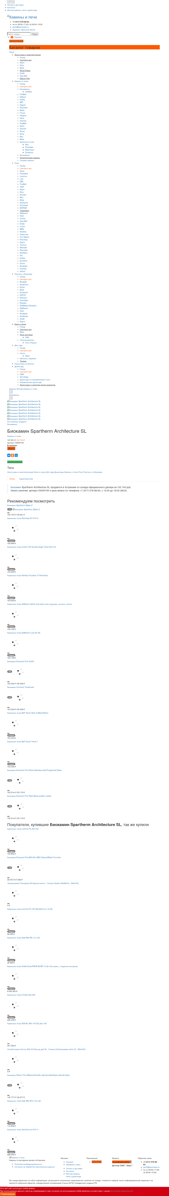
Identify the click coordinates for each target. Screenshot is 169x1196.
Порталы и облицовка (92, 472)
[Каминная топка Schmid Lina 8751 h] (15, 1139)
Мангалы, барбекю (28, 358)
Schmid (23, 128)
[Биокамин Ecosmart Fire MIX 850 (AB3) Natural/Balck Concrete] (20, 867)
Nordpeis (23, 266)
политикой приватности (121, 1191)
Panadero (24, 173)
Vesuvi (22, 271)
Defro (22, 126)
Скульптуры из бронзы (24, 363)
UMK (22, 374)
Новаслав (24, 234)
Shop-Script (97, 1161)
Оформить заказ (73, 1164)
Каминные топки (27, 142)
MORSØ (23, 208)
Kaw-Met (23, 75)
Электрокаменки (27, 340)
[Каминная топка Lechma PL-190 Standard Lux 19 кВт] (15, 919)
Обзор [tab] (12, 478)
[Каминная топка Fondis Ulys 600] (15, 1004)
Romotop (23, 239)
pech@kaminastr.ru (21, 27)
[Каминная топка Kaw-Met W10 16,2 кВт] (15, 1111)
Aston (22, 189)
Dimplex (23, 303)
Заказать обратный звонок (24, 29)
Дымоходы (19, 366)
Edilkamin (24, 213)
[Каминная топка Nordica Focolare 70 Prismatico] (15, 585)
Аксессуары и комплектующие (20, 472)
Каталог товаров (16, 41)
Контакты (11, 7)
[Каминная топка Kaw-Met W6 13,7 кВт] (15, 947)
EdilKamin (24, 308)
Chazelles (29, 147)
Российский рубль (121, 1162)
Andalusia (24, 316)
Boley (22, 110)
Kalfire (22, 99)
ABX (21, 181)
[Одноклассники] (12, 455)
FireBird (28, 91)
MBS (22, 229)
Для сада (18, 345)
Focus (22, 112)
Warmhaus (29, 149)
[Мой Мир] (16, 455)
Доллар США (118, 1165)
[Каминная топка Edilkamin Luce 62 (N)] (15, 642)
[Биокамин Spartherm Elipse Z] (26, 509)
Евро (129, 1165)
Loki (21, 178)
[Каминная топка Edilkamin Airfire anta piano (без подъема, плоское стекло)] (15, 614)
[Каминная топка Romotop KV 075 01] (15, 528)
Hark (22, 215)
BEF (21, 102)
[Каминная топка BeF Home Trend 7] (15, 751)
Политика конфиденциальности (28, 1164)
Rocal (22, 131)
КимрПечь (24, 284)
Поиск (34, 34)
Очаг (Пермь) (31, 342)
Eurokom (23, 260)
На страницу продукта (16, 421)
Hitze (22, 118)
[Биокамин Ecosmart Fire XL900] (20, 671)
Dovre (22, 263)
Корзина (69, 1161)
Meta (22, 68)
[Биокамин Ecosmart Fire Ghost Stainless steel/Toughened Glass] (20, 780)
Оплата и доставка (15, 4)
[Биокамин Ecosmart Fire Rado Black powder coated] (20, 806)
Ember (22, 258)
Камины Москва (16, 388)
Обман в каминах (14, 462)
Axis (27, 144)
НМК (22, 186)
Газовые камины (27, 160)
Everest (23, 120)
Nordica (23, 231)
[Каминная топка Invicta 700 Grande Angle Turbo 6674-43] (15, 557)
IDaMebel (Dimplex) (28, 305)
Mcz (21, 136)
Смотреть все (26, 86)
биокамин (16, 487)
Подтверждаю (8, 1193)
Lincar (22, 226)
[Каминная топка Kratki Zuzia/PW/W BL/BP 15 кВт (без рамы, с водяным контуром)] (15, 976)
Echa (22, 134)
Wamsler (23, 247)
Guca (22, 171)
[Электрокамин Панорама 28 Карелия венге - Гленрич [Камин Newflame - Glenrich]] (15, 893)
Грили (22, 353)
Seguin (23, 105)
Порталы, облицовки (23, 274)
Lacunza (23, 176)
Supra (22, 242)
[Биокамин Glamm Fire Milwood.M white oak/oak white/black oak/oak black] (20, 1085)
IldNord (23, 97)
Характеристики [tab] (26, 478)
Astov (22, 62)
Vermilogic (24, 377)
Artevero (23, 297)
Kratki (22, 73)
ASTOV (23, 295)
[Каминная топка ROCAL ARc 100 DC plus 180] (15, 1033)
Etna (22, 65)
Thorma (23, 245)
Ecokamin (29, 152)
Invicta (22, 218)
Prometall (24, 205)
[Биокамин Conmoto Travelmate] (20, 697)
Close (11, 52)
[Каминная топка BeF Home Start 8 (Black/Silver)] (15, 723)
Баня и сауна (40, 472)
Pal (21, 255)
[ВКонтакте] (8, 455)
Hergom (23, 115)
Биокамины (25, 89)
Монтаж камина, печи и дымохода (22, 10)
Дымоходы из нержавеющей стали (35, 379)
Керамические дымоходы (31, 382)
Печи (17, 163)
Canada (23, 268)
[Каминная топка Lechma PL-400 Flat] (15, 838)
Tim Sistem (24, 237)
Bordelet (23, 281)
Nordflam (23, 252)
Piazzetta (23, 107)
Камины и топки (21, 81)
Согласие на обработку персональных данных (35, 1166)
